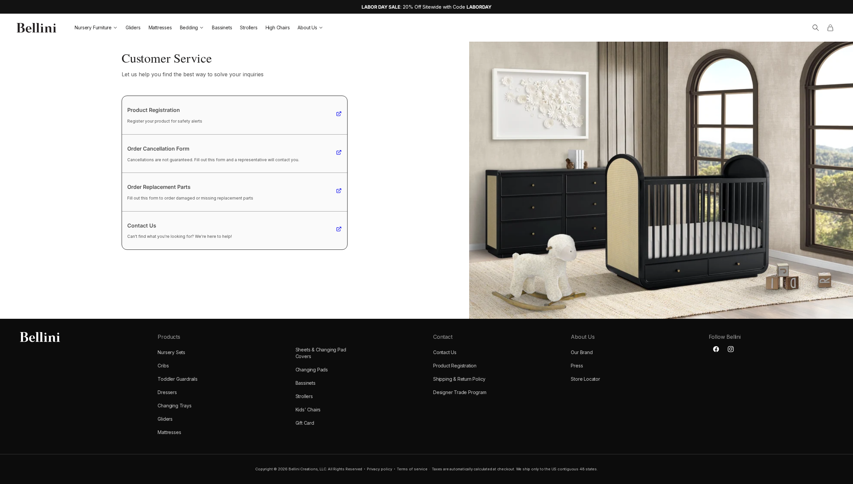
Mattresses (160, 27)
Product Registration (454, 365)
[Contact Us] (339, 230)
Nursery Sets (171, 352)
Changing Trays (174, 405)
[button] (815, 27)
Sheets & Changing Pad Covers (321, 353)
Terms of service (412, 469)
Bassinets (222, 27)
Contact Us (444, 352)
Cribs (163, 365)
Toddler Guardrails (177, 379)
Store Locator (585, 379)
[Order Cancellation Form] (339, 153)
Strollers (248, 27)
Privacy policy (379, 469)
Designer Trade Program (459, 392)
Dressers (167, 392)
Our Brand (581, 352)
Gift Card (305, 423)
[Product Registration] (339, 115)
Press (577, 365)
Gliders (133, 27)
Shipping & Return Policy (459, 379)
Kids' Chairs (308, 409)
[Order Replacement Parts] (339, 192)
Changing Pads (312, 369)
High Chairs (278, 27)
